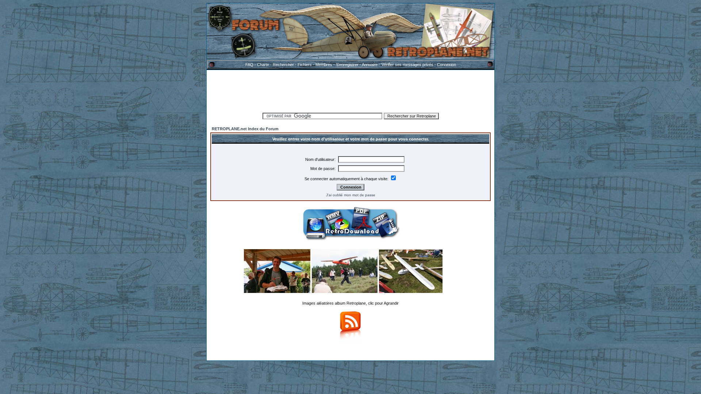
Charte (263, 64)
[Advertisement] (350, 90)
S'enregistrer (347, 64)
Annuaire (370, 64)
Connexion (446, 64)
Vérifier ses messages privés (407, 64)
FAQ (249, 64)
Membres (323, 64)
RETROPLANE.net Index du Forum (245, 129)
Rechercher (283, 64)
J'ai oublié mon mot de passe (350, 195)
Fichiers (305, 64)
